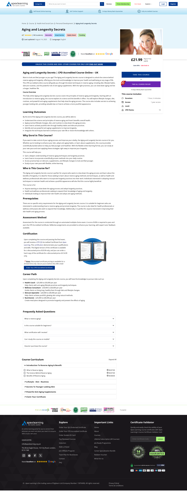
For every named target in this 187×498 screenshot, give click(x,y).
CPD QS (39, 242)
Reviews (109, 4)
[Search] (102, 4)
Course (31, 23)
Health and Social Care (45, 23)
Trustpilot (123, 410)
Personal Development (64, 23)
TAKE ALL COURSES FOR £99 (141, 84)
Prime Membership (123, 4)
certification (38, 245)
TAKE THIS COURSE (141, 75)
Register (173, 4)
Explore (147, 4)
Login (163, 4)
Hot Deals (138, 4)
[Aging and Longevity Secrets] (141, 42)
